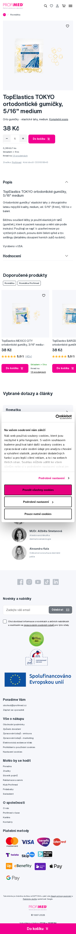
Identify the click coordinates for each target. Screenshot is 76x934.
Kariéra (6, 817)
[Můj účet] (57, 6)
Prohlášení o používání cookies (19, 747)
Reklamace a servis (13, 780)
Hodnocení (12, 256)
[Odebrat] (7, 138)
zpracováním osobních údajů (39, 625)
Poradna (7, 766)
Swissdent (8, 794)
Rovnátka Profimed (29, 283)
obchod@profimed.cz (14, 705)
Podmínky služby (30, 899)
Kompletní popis (58, 119)
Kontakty (8, 822)
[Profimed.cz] (13, 5)
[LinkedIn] (56, 582)
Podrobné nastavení (52, 478)
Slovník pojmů (10, 775)
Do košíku (39, 139)
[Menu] (70, 6)
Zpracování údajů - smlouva (17, 733)
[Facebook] (20, 582)
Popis (7, 182)
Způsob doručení (12, 729)
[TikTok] (47, 582)
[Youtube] (38, 582)
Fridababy (8, 789)
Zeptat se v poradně (13, 710)
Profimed (16, 162)
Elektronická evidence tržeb (17, 742)
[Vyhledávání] (45, 6)
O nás (6, 808)
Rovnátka (15, 14)
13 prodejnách (20, 155)
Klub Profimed (10, 784)
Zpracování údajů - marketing (18, 738)
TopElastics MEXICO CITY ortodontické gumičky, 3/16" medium (23, 343)
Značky (7, 771)
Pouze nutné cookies (38, 513)
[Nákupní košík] (63, 6)
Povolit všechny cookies (38, 489)
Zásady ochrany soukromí (61, 896)
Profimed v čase (11, 813)
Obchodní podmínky (14, 724)
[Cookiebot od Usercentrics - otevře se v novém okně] (55, 417)
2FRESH (52, 923)
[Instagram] (29, 582)
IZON (42, 923)
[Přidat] (23, 138)
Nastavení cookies (12, 752)
